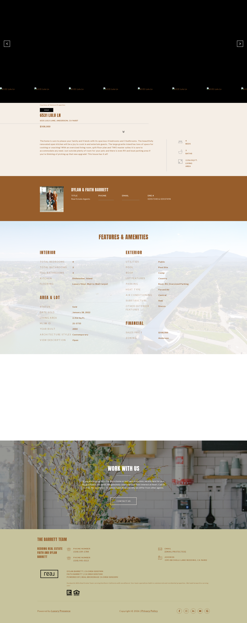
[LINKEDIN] (193, 611)
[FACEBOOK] (179, 611)
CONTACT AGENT (86, 207)
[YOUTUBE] (200, 611)
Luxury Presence (60, 611)
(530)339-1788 (106, 199)
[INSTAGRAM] (186, 611)
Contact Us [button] (123, 501)
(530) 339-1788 (81, 551)
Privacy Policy (149, 611)
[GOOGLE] (207, 611)
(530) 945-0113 (81, 560)
